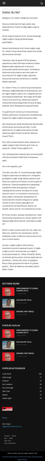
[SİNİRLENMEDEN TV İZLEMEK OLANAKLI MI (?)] (8, 291)
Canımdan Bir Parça (23, 300)
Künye (4, 418)
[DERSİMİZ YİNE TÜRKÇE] (8, 315)
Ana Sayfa (5, 9)
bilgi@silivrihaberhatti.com (12, 426)
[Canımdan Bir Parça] (8, 303)
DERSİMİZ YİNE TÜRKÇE (25, 312)
